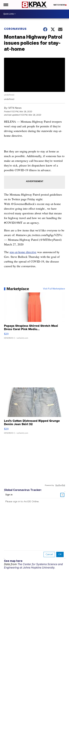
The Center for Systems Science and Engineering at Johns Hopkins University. (33, 565)
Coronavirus (15, 28)
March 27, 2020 (13, 244)
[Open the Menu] (6, 5)
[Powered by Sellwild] (60, 485)
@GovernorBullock (22, 204)
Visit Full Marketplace (54, 289)
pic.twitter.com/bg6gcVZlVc (45, 235)
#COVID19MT (13, 223)
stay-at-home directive (23, 252)
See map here (13, 560)
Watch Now (59, 5)
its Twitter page (17, 199)
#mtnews (21, 235)
